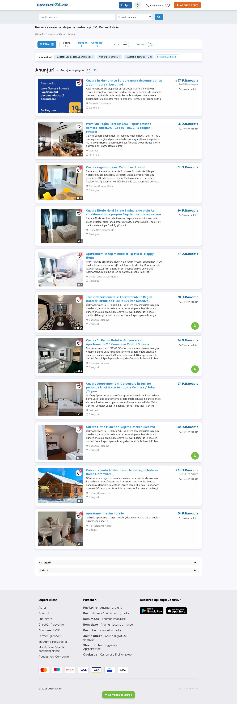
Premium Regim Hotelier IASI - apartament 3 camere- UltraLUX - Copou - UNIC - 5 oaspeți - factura (119, 127)
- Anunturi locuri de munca (108, 624)
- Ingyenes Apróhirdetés (100, 647)
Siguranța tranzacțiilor (53, 641)
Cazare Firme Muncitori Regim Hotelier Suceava (120, 427)
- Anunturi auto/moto (106, 613)
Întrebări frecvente (51, 624)
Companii (97, 44)
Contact (44, 613)
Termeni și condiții (50, 636)
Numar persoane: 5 (108, 57)
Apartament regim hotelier (105, 513)
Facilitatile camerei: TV (137, 57)
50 (94, 70)
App (127, 5)
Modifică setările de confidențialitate (51, 649)
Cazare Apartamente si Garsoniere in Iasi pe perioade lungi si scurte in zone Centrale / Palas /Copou (120, 387)
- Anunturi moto (102, 630)
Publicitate (45, 619)
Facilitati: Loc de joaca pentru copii (73, 57)
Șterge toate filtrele (166, 57)
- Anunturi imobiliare (104, 619)
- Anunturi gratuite (102, 607)
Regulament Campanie (54, 656)
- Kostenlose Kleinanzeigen (108, 654)
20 (88, 70)
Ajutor (42, 607)
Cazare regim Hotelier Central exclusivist (115, 167)
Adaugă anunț (188, 5)
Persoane (82, 44)
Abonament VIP (49, 630)
